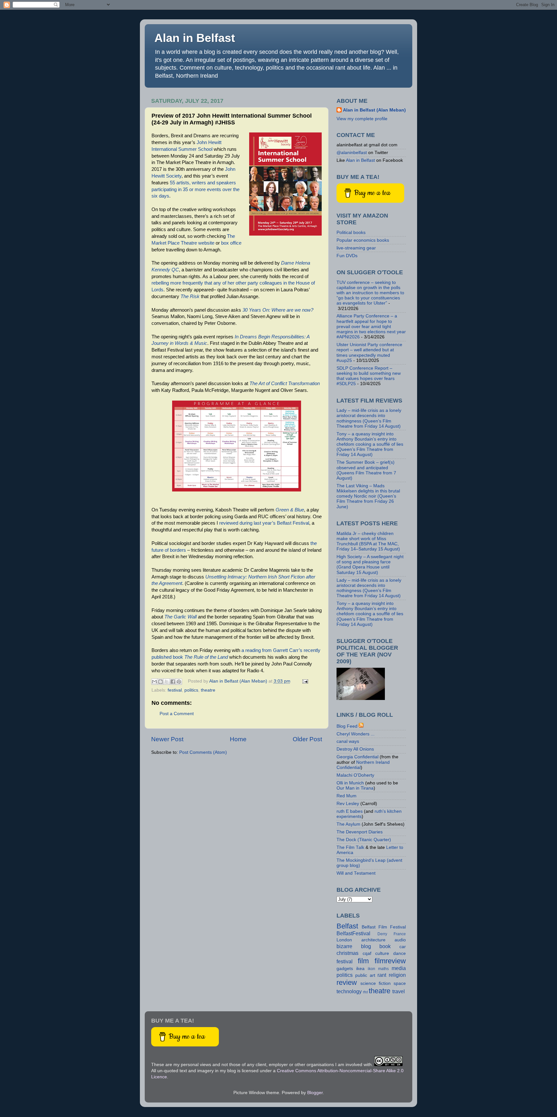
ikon (371, 968)
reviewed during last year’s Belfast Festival (264, 523)
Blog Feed (347, 726)
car (402, 946)
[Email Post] (304, 681)
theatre (208, 690)
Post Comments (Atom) (203, 752)
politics (191, 690)
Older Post (307, 739)
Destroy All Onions (355, 749)
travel (398, 991)
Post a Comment (177, 713)
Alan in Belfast (194, 37)
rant (381, 975)
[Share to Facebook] (173, 681)
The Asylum (348, 824)
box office (231, 243)
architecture (373, 939)
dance (399, 953)
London (344, 939)
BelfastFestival (353, 933)
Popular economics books (363, 240)
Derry (382, 934)
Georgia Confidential (357, 756)
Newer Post (167, 739)
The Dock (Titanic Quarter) (364, 839)
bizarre (344, 946)
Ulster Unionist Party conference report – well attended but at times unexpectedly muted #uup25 (369, 352)
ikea (360, 968)
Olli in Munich (350, 783)
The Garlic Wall (180, 616)
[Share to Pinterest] (179, 681)
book (385, 946)
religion (397, 975)
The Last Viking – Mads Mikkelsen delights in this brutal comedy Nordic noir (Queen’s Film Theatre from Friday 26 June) (368, 496)
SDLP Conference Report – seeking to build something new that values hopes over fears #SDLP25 (369, 376)
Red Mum (347, 795)
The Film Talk (350, 847)
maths (383, 968)
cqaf (367, 953)
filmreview (390, 961)
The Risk (190, 296)
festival (175, 690)
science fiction (375, 983)
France (400, 934)
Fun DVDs (347, 255)
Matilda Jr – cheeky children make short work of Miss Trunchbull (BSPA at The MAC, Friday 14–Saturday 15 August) (368, 541)
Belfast (347, 926)
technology (349, 991)
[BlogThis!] (160, 681)
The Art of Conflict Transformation (284, 383)
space (400, 983)
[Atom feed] (361, 726)
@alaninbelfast (352, 152)
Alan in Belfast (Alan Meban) (374, 110)
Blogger (315, 1092)
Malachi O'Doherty (355, 775)
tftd (365, 992)
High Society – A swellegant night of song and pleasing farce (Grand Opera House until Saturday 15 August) (370, 564)
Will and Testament (356, 873)
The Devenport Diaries (360, 832)
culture (382, 953)
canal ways (348, 741)
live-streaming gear (356, 248)
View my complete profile (362, 118)
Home (238, 739)
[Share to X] (166, 681)
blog (366, 946)
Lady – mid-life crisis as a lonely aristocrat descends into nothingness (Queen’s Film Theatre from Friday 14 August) (369, 418)
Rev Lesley (348, 803)
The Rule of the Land (206, 657)
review (347, 982)
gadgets (345, 968)
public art (365, 975)
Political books (351, 232)
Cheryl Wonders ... (356, 734)
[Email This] (154, 681)
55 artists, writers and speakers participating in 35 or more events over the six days (195, 189)
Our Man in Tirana (355, 788)
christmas (347, 953)
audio (400, 939)
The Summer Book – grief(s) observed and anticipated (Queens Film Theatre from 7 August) (366, 470)
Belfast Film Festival (384, 927)
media (399, 968)
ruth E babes (350, 811)
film (363, 961)
